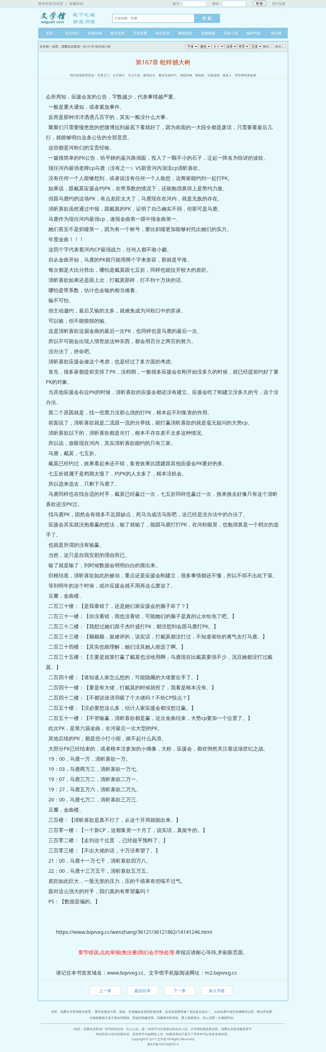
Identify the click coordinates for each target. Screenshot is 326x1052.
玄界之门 (103, 75)
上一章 (105, 990)
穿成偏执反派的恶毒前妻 (145, 1011)
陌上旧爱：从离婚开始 (218, 1018)
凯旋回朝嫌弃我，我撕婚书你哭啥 (155, 1018)
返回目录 (142, 990)
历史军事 (140, 33)
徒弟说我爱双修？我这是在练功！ (188, 1011)
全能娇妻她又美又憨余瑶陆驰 (109, 1018)
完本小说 (231, 33)
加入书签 (217, 990)
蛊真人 (227, 75)
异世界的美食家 (245, 75)
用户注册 (278, 3)
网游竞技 (185, 33)
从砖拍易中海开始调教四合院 (234, 1011)
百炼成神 (213, 75)
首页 (49, 33)
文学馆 (70, 17)
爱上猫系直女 (190, 1018)
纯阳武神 (186, 75)
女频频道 (208, 33)
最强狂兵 (149, 75)
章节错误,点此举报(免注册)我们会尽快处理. (126, 952)
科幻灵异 (163, 33)
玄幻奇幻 (72, 33)
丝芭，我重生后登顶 (66, 46)
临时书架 (253, 33)
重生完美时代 (167, 75)
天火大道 (134, 75)
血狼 (122, 1011)
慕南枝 (199, 75)
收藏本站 (76, 3)
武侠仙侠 (95, 33)
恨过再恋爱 (264, 1011)
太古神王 (119, 75)
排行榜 (276, 33)
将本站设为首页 (50, 3)
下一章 (179, 990)
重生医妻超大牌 (105, 1011)
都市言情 (117, 33)
